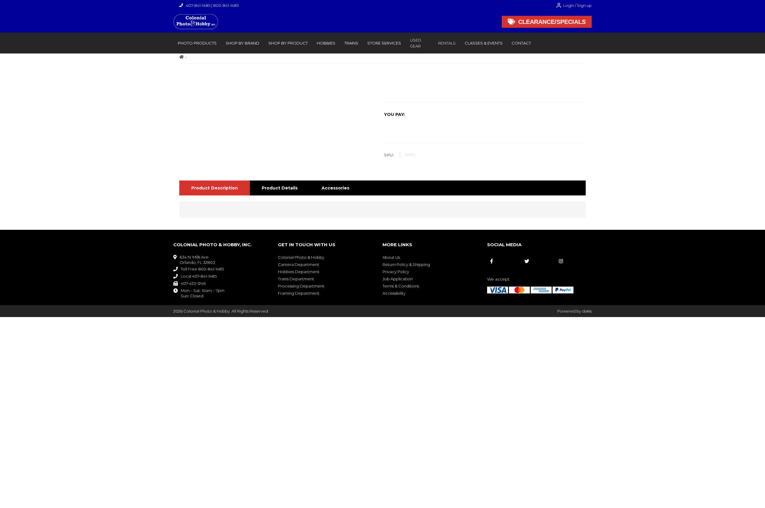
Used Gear (415, 43)
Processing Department (301, 286)
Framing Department (298, 293)
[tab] (214, 187)
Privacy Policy (395, 271)
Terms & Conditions (400, 286)
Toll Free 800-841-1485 (202, 269)
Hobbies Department (298, 271)
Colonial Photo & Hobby (301, 257)
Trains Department (296, 278)
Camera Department (298, 264)
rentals (447, 43)
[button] (197, 43)
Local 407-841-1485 (199, 276)
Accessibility (394, 293)
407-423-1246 (193, 283)
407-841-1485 (198, 5)
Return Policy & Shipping (406, 264)
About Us (391, 257)
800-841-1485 (226, 5)
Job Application (397, 278)
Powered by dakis (574, 311)
